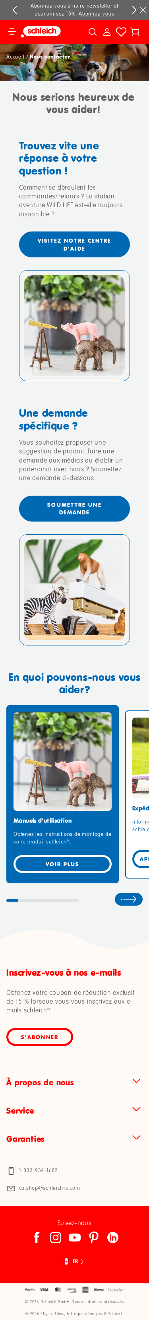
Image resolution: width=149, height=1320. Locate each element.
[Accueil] (45, 31)
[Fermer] (143, 10)
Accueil (15, 57)
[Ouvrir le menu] (11, 31)
